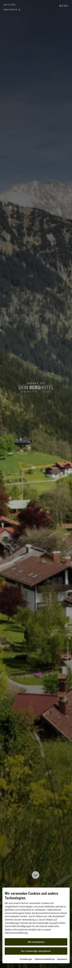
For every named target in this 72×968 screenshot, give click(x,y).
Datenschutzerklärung (45, 959)
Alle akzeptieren (36, 942)
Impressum (62, 959)
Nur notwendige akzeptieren (36, 951)
